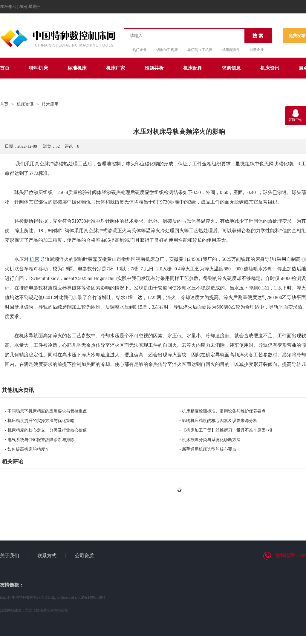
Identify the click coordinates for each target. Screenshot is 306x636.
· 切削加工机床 (166, 50)
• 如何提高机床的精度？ (27, 449)
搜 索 (258, 35)
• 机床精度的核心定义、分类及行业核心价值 (46, 430)
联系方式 (46, 555)
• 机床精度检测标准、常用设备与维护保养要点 (222, 411)
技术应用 (50, 104)
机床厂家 (115, 67)
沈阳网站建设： (12, 610)
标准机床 (77, 67)
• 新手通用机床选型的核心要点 (207, 449)
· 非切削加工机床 (198, 50)
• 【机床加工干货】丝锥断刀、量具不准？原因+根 (225, 430)
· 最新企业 (255, 50)
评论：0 (72, 146)
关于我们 (9, 555)
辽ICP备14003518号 (90, 597)
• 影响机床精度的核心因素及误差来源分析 (218, 420)
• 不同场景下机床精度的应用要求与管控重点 (46, 411)
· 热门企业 (138, 50)
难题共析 (154, 67)
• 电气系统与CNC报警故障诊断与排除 (39, 440)
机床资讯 (269, 67)
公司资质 (84, 555)
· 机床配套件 (230, 50)
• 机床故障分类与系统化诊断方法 (210, 440)
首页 (5, 67)
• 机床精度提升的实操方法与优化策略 (39, 420)
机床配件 (192, 67)
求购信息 (231, 67)
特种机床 (38, 67)
